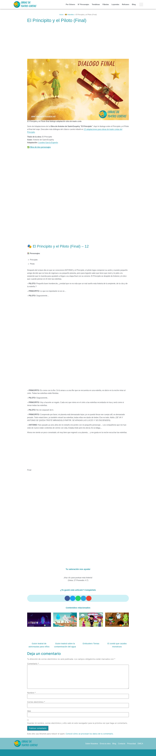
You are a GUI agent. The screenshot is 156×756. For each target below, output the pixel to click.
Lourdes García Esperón (48, 143)
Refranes (125, 4)
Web (29, 711)
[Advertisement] (78, 42)
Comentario (33, 663)
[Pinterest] (78, 753)
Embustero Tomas (91, 643)
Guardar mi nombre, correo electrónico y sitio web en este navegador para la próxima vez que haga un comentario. (77, 723)
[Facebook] (69, 753)
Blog (134, 4)
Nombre (31, 693)
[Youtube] (87, 753)
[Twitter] (73, 753)
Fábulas (106, 4)
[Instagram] (82, 753)
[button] (141, 4)
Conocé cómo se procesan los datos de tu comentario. (89, 734)
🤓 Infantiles (69, 14)
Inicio (61, 14)
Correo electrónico (36, 702)
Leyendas (115, 4)
